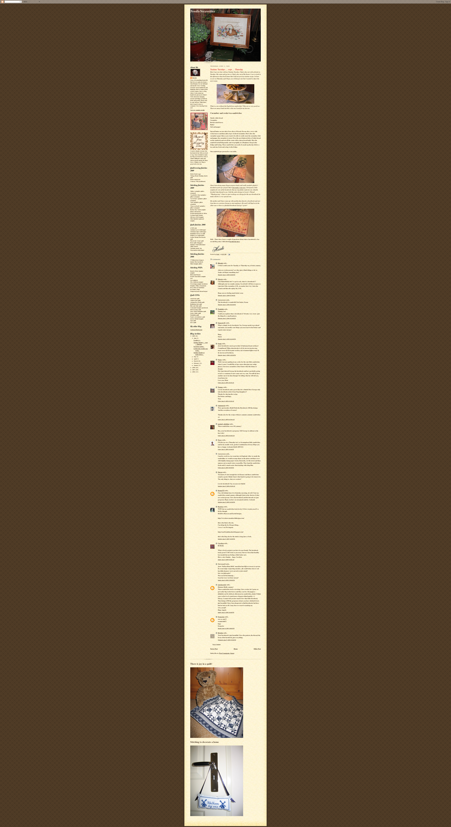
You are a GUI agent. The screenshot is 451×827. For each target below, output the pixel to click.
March (196, 361)
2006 (193, 372)
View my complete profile (197, 110)
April (195, 359)
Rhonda (220, 263)
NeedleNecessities (202, 11)
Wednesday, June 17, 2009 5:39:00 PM (227, 640)
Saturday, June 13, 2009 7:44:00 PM (226, 539)
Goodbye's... (197, 340)
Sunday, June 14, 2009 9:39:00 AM (226, 559)
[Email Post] (228, 254)
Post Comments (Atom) (226, 653)
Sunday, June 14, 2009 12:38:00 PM (226, 580)
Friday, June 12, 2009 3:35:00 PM (226, 449)
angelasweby (222, 585)
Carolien (221, 543)
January (196, 365)
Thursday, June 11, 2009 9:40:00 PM (226, 275)
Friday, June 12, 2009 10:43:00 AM (226, 435)
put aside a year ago (238, 187)
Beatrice (221, 506)
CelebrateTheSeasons (196, 330)
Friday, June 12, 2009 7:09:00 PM (226, 468)
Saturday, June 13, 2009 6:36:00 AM (226, 486)
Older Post (257, 649)
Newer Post (214, 649)
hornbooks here (234, 241)
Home (236, 649)
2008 (193, 368)
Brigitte (220, 633)
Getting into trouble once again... (201, 350)
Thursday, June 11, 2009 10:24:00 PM (227, 318)
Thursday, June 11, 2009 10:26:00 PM (227, 339)
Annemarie (221, 405)
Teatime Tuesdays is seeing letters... (199, 354)
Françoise (221, 617)
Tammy (220, 387)
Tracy (220, 440)
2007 (193, 370)
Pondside (221, 309)
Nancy (220, 359)
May (195, 357)
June (195, 338)
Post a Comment (216, 644)
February (196, 363)
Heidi (195, 78)
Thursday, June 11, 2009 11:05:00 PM (227, 355)
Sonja (220, 343)
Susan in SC (222, 323)
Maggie (220, 279)
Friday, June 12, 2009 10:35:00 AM (226, 419)
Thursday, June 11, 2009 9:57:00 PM (226, 295)
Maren (220, 472)
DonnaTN (221, 490)
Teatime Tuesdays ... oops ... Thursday (201, 343)
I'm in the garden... (199, 347)
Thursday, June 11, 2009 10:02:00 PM (227, 304)
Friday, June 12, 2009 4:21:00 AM (226, 401)
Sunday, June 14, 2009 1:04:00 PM (226, 612)
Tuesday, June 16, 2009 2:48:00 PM (226, 628)
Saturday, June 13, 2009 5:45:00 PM (226, 502)
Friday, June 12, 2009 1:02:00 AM (226, 383)
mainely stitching (223, 424)
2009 (193, 336)
